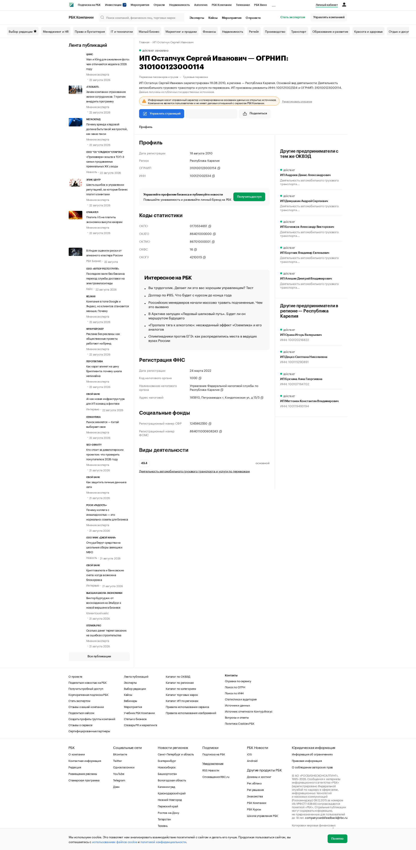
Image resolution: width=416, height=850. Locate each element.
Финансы (209, 31)
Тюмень (162, 825)
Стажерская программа (83, 780)
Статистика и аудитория (241, 699)
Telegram (119, 780)
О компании (76, 754)
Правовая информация (307, 760)
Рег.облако (254, 783)
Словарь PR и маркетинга (140, 724)
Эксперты (197, 17)
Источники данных (237, 705)
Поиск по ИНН (234, 693)
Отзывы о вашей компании (86, 706)
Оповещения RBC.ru (215, 776)
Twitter (117, 760)
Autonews (200, 4)
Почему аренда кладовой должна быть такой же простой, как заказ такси (107, 129)
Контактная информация (84, 760)
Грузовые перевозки (195, 76)
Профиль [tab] (145, 127)
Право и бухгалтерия (90, 31)
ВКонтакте (120, 754)
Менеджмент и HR (56, 31)
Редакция (74, 767)
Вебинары (130, 700)
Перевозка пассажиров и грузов (158, 76)
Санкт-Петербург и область (176, 754)
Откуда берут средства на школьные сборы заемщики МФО (104, 547)
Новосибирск (167, 767)
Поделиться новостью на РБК (87, 682)
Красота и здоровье (368, 31)
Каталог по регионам (179, 682)
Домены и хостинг (259, 776)
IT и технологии (122, 31)
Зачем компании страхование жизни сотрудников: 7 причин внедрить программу (106, 96)
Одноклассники (123, 767)
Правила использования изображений (191, 712)
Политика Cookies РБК (239, 723)
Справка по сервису (238, 681)
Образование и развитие (330, 31)
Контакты (231, 675)
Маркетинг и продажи (181, 31)
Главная (144, 42)
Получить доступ (249, 196)
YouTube (118, 773)
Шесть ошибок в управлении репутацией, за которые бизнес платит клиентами (107, 189)
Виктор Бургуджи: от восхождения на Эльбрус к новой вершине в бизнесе (103, 602)
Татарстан (164, 819)
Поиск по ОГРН (235, 687)
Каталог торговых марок (182, 694)
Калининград (166, 786)
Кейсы (213, 17)
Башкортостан (167, 773)
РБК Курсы (254, 809)
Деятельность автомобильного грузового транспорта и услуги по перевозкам (194, 471)
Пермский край (168, 806)
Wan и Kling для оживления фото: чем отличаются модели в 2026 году (108, 64)
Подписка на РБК (89, 4)
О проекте (253, 17)
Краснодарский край (171, 793)
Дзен (116, 786)
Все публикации (99, 656)
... (274, 4)
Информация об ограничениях (312, 754)
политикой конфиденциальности (163, 841)
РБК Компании (222, 4)
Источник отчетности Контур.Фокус (249, 711)
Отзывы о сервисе (80, 724)
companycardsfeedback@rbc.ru (326, 817)
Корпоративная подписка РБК (88, 694)
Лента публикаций (88, 45)
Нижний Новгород (170, 799)
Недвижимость (179, 4)
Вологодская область (172, 780)
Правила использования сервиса (187, 706)
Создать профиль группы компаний (91, 718)
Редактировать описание (297, 101)
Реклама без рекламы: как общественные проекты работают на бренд (103, 338)
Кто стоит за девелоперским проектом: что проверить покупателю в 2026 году (105, 454)
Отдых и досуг (399, 31)
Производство (275, 31)
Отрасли (159, 4)
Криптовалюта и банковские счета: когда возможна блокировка (105, 575)
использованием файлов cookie (114, 841)
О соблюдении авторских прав (312, 767)
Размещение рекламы (82, 773)
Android (252, 760)
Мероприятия (140, 4)
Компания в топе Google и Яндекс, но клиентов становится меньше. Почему (107, 306)
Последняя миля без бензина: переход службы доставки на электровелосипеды (105, 278)
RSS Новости (210, 770)
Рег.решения (255, 789)
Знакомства (255, 796)
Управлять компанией (328, 17)
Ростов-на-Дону (168, 812)
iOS (249, 754)
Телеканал (243, 4)
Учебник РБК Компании (139, 712)
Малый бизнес (149, 31)
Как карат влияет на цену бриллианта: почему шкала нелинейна (104, 371)
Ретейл (254, 31)
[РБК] (71, 5)
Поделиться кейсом (81, 712)
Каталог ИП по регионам (182, 700)
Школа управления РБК (262, 815)
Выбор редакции (20, 31)
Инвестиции (113, 4)
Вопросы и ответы (237, 717)
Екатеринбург (167, 760)
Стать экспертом (292, 17)
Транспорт (298, 31)
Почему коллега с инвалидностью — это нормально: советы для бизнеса (107, 514)
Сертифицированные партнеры (89, 731)
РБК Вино (260, 4)
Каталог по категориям (181, 688)
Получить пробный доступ (85, 688)
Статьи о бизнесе (135, 718)
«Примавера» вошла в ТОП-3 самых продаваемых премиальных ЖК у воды (105, 161)
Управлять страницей (165, 113)
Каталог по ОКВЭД (178, 676)
